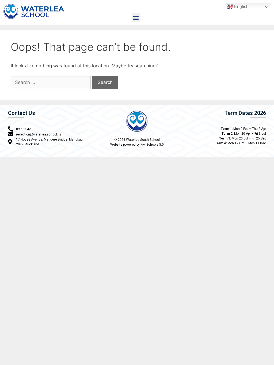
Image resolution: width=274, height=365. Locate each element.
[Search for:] (51, 82)
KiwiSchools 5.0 (152, 144)
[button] (136, 17)
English (241, 6)
